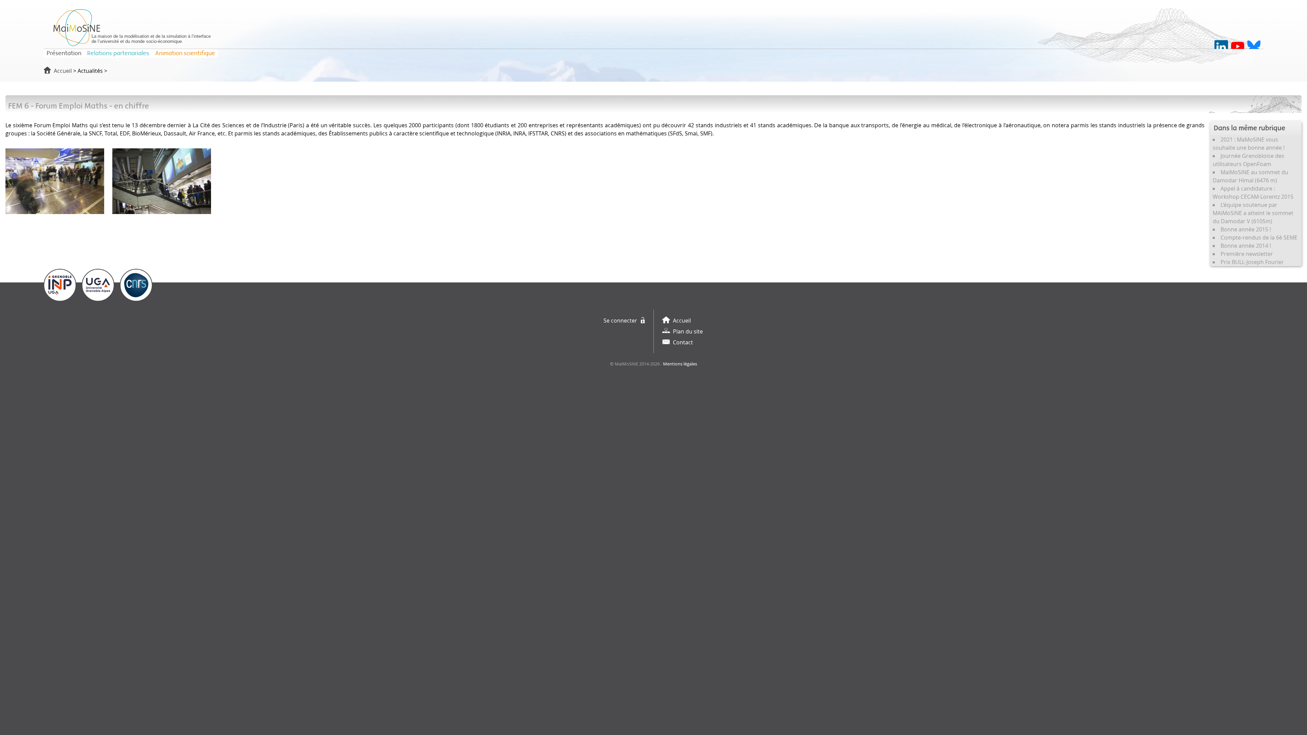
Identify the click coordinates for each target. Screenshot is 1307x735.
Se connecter (620, 320)
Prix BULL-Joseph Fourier (1252, 262)
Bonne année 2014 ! (1246, 245)
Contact (683, 342)
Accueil (63, 71)
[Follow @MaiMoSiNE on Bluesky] (1254, 47)
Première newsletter (1247, 254)
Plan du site (688, 331)
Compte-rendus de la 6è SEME (1259, 237)
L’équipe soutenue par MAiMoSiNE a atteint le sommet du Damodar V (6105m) (1253, 213)
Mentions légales (680, 364)
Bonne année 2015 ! (1246, 229)
